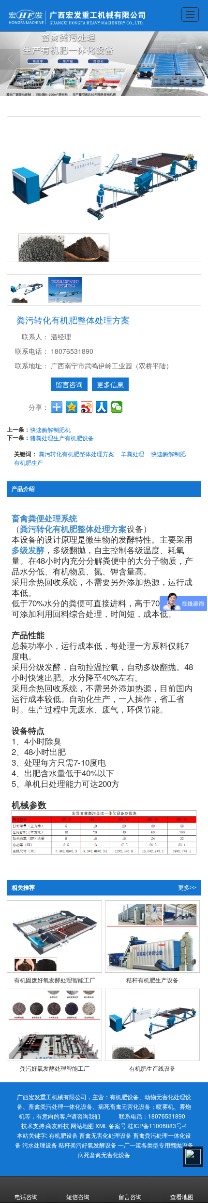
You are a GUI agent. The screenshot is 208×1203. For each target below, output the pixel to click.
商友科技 (57, 1125)
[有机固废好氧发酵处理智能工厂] (54, 936)
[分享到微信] (117, 407)
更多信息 (110, 384)
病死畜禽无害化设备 (104, 1154)
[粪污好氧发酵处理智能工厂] (54, 1025)
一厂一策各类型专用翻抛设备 (155, 1145)
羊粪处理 (132, 453)
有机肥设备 (63, 1135)
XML (101, 1125)
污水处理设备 (39, 1145)
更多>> (187, 887)
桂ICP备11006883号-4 (157, 1125)
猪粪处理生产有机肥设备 (62, 438)
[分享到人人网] (102, 407)
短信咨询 (77, 1196)
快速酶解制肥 (168, 453)
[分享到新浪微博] (87, 407)
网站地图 (82, 1125)
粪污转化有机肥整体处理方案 (76, 453)
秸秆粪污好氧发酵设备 (88, 1145)
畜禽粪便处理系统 (44, 518)
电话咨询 (26, 1196)
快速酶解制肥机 (50, 429)
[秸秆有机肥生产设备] (152, 936)
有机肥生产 (28, 462)
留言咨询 (69, 384)
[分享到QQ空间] (72, 407)
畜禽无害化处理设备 (105, 1135)
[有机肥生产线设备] (152, 1025)
